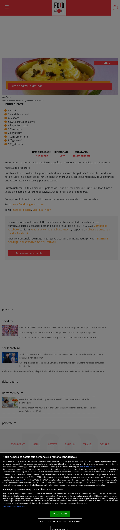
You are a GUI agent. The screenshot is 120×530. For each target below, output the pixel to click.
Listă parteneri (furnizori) (13, 506)
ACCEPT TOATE (60, 513)
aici (21, 479)
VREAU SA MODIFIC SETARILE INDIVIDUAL (60, 521)
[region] (60, 491)
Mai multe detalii (87, 466)
